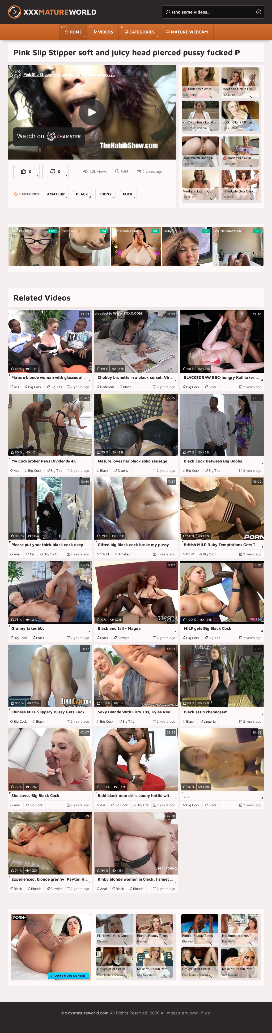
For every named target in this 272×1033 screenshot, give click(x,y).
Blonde (36, 888)
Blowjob (123, 638)
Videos (105, 31)
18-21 (104, 554)
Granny (123, 470)
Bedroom (107, 387)
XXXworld (59, 11)
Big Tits (56, 387)
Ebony (105, 194)
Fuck (128, 194)
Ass (16, 387)
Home (76, 31)
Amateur (56, 194)
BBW (190, 554)
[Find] (259, 12)
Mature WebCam (189, 31)
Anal (17, 554)
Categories (142, 31)
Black (82, 194)
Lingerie (209, 721)
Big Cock (34, 387)
